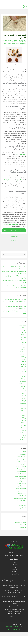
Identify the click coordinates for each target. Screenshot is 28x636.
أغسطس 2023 (22, 413)
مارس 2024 (23, 396)
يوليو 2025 (23, 356)
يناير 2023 (24, 430)
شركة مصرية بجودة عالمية (8, 41)
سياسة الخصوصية (14, 573)
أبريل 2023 (23, 422)
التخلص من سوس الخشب (20, 468)
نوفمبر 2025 (23, 347)
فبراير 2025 (23, 369)
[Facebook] (19, 629)
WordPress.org (22, 527)
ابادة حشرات (15, 40)
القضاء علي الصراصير (21, 483)
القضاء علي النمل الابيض (20, 486)
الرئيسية (14, 562)
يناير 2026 (24, 342)
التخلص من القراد (22, 464)
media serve (23, 301)
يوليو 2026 (23, 327)
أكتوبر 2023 (23, 408)
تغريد (25, 299)
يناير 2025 (24, 371)
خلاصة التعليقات (22, 524)
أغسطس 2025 (22, 354)
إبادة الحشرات (7, 224)
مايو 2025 (24, 361)
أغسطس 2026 (22, 325)
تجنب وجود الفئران (22, 493)
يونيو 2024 (24, 388)
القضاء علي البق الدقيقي (20, 476)
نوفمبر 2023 (23, 405)
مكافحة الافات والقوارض (14, 574)
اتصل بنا (14, 571)
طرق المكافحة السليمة (21, 43)
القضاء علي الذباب (22, 481)
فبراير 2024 (23, 398)
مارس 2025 (23, 366)
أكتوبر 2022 (23, 437)
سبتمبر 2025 (23, 352)
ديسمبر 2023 (23, 403)
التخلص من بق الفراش (21, 466)
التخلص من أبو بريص (21, 459)
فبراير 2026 (23, 339)
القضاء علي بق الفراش (21, 488)
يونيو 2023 (24, 417)
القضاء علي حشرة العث (20, 490)
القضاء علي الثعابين (21, 478)
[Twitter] (16, 629)
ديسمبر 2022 (23, 432)
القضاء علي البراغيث (21, 473)
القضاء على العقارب (21, 471)
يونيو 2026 (24, 330)
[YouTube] (8, 629)
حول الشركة (14, 564)
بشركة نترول (20, 179)
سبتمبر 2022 (23, 439)
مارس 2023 (23, 425)
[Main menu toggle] (25, 6)
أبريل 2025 (23, 364)
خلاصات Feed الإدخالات (20, 522)
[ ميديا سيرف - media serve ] (12, 626)
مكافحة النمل (23, 508)
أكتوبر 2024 (23, 378)
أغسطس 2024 (22, 383)
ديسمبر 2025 (23, 344)
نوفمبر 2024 (23, 376)
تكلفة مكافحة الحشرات (21, 41)
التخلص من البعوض (21, 461)
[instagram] (11, 629)
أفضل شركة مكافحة (7, 179)
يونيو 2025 (24, 359)
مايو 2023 (24, 420)
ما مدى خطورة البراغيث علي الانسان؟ (12, 299)
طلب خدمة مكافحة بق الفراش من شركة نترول (14, 230)
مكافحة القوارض (22, 505)
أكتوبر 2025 (23, 349)
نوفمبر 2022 (23, 435)
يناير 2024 (24, 400)
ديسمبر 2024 (23, 374)
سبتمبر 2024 (23, 381)
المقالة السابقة (14, 236)
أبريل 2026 (23, 334)
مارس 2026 (23, 337)
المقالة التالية (14, 240)
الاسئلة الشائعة (14, 569)
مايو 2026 (24, 332)
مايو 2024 (24, 391)
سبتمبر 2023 (23, 410)
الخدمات (14, 566)
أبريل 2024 (23, 393)
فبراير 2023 (23, 427)
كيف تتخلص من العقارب (12, 306)
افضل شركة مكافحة (7, 40)
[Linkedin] (14, 629)
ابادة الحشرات (22, 40)
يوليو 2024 (23, 386)
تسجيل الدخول (22, 519)
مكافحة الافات (11, 43)
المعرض (14, 567)
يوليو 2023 (23, 415)
